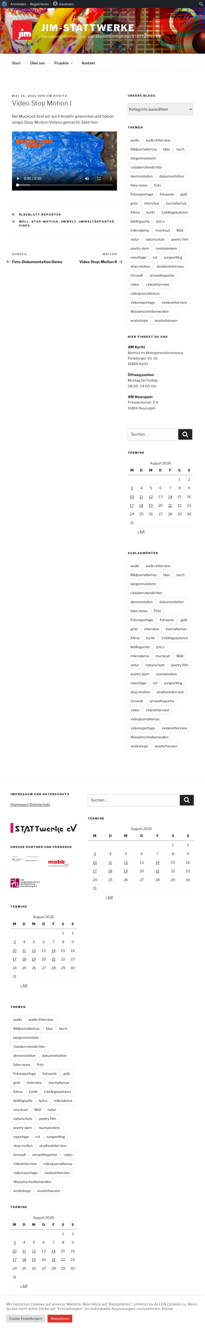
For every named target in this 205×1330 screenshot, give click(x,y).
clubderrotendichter (146, 167)
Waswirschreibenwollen (149, 311)
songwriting (173, 257)
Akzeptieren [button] (59, 1318)
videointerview (157, 284)
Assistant (66, 4)
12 (151, 496)
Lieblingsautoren (175, 212)
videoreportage (142, 302)
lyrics (160, 221)
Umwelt (68, 221)
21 (170, 505)
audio (134, 140)
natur (134, 239)
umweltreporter (96, 221)
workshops (139, 320)
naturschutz (155, 239)
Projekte (61, 63)
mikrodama (139, 230)
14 (170, 496)
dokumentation (171, 176)
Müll (24, 221)
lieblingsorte (140, 221)
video (24, 225)
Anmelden (18, 4)
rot (155, 257)
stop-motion (45, 221)
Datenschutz (40, 804)
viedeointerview (174, 302)
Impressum (19, 804)
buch (180, 149)
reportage (138, 257)
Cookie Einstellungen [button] (25, 1318)
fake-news (139, 185)
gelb (183, 194)
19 (151, 505)
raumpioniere (166, 248)
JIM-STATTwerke (88, 27)
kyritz (150, 212)
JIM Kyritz (56, 96)
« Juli (140, 531)
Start (16, 63)
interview (151, 203)
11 (141, 496)
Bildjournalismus (143, 149)
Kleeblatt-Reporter (40, 214)
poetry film (179, 239)
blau (166, 149)
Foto (157, 185)
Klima (135, 212)
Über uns (37, 63)
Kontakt (88, 63)
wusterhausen (165, 320)
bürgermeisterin (143, 158)
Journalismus (176, 203)
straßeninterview (170, 266)
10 (132, 496)
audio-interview (158, 140)
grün (134, 203)
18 (141, 505)
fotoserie (167, 194)
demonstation (141, 176)
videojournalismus (145, 293)
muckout (163, 230)
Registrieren (39, 4)
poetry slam (139, 248)
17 (132, 505)
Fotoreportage (141, 194)
